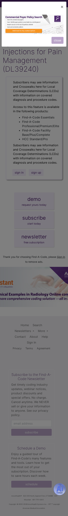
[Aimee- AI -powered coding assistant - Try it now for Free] (59, 489)
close (57, 40)
